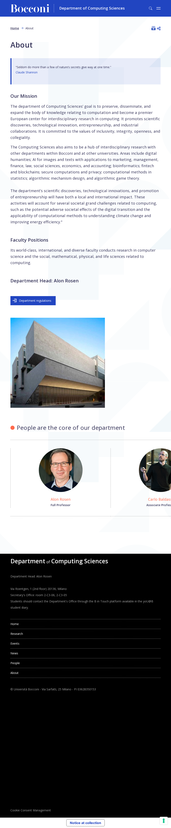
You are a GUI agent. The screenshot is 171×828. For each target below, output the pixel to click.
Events (14, 643)
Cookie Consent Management (30, 810)
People (15, 663)
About (14, 673)
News (14, 653)
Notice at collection (85, 823)
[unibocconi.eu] (32, 8)
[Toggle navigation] (158, 8)
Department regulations (35, 301)
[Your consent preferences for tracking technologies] (164, 821)
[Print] (153, 28)
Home (14, 28)
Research (16, 634)
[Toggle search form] (150, 8)
